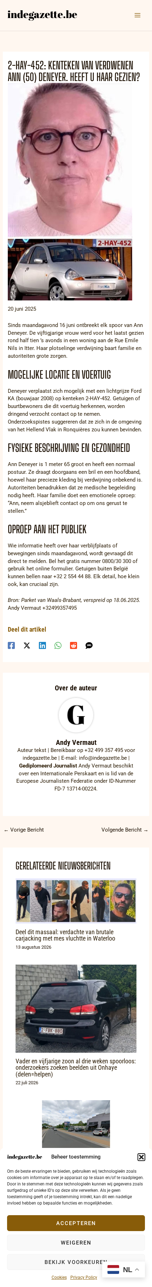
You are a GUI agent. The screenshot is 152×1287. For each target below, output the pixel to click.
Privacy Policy (83, 1277)
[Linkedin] (42, 645)
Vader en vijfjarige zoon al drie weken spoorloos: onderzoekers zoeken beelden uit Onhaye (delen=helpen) (76, 1067)
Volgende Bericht (124, 830)
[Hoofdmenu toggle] (137, 15)
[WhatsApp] (58, 645)
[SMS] (89, 645)
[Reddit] (73, 645)
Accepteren (76, 1223)
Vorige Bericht (24, 830)
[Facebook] (11, 645)
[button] (141, 1157)
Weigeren (76, 1243)
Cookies (59, 1277)
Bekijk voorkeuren (76, 1262)
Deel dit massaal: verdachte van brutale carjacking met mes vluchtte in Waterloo (65, 935)
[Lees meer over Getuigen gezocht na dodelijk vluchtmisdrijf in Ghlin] (76, 1134)
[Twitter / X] (26, 645)
